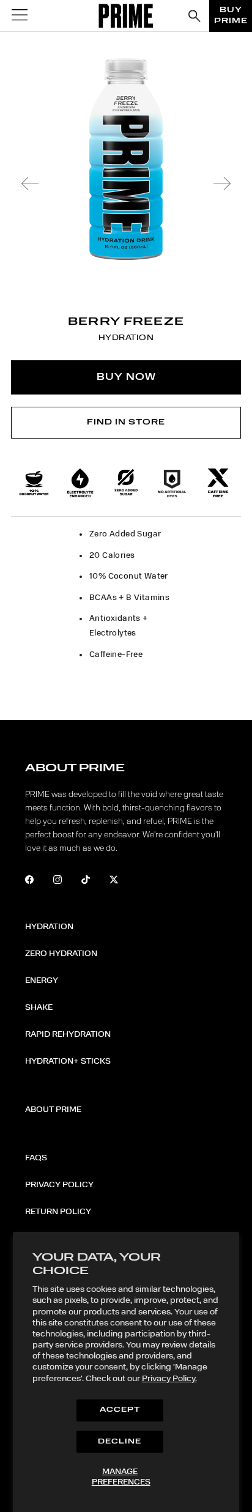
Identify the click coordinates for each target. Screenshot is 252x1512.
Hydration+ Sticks (68, 1061)
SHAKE (39, 1007)
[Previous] (30, 183)
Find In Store (126, 422)
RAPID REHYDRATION (68, 1034)
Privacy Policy (59, 1184)
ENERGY (41, 980)
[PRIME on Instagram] (65, 881)
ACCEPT (120, 1410)
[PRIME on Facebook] (37, 881)
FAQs (36, 1158)
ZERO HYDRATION (61, 953)
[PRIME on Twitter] (122, 881)
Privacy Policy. (169, 1378)
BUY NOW (126, 377)
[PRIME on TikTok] (93, 881)
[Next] (222, 183)
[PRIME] (126, 16)
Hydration (49, 926)
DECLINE (119, 1442)
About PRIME (53, 1109)
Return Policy (58, 1211)
